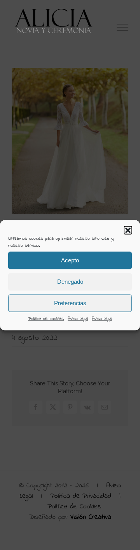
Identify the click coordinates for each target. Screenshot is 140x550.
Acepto (70, 260)
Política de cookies (46, 318)
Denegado (70, 281)
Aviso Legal (78, 318)
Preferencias (70, 303)
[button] (128, 230)
